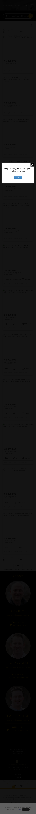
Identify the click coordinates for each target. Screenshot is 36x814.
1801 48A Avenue (9, 147)
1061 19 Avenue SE (10, 318)
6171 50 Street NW (10, 363)
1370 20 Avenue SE (10, 452)
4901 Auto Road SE (10, 497)
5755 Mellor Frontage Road (12, 231)
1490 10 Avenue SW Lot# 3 (12, 189)
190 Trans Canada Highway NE (13, 541)
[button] (15, 777)
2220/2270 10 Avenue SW (12, 106)
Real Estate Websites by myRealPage (22, 783)
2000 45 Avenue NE (10, 407)
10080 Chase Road (10, 64)
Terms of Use (17, 809)
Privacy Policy (7, 783)
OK (26, 809)
